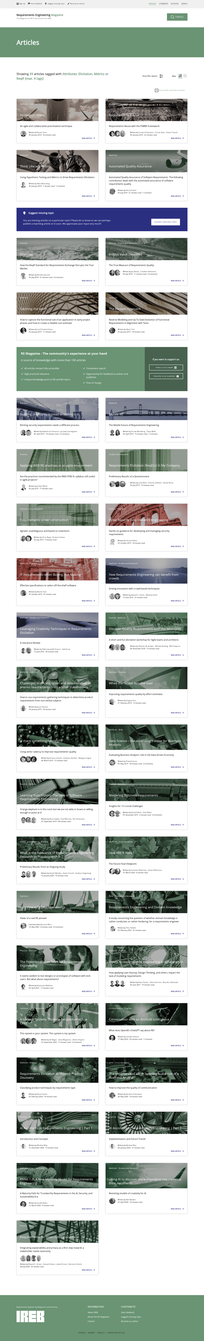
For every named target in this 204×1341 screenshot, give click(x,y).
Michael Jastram (43, 275)
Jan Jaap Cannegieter (68, 431)
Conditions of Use (116, 1333)
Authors (175, 3)
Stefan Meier (42, 486)
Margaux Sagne (85, 758)
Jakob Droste (62, 1264)
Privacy (101, 1333)
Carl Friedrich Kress (45, 329)
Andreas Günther (70, 758)
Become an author (129, 1321)
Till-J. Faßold (131, 928)
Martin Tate (41, 592)
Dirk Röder (147, 812)
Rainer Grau (42, 132)
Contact (91, 1321)
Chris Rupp (46, 537)
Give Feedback (127, 1312)
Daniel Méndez (55, 873)
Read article (87, 138)
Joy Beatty (135, 271)
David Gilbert (136, 812)
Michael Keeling (161, 646)
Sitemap (82, 1333)
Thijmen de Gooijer (146, 646)
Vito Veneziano (79, 819)
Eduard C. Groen (138, 595)
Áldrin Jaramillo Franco (51, 649)
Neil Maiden (131, 1199)
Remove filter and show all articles (171, 90)
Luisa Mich (142, 483)
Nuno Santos (143, 982)
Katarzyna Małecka (44, 985)
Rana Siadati (54, 819)
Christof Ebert (131, 540)
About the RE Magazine (98, 1316)
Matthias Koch (151, 595)
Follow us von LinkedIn (165, 367)
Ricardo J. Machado (170, 982)
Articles (152, 3)
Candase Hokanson (148, 271)
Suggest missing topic (165, 222)
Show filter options (150, 76)
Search (184, 3)
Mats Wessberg (43, 183)
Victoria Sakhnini (155, 483)
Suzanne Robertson (139, 870)
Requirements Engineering (40, 16)
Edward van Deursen (51, 431)
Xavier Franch (171, 132)
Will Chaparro (174, 646)
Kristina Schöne (58, 537)
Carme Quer (160, 132)
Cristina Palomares (146, 132)
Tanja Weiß (151, 431)
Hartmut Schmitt (75, 1264)
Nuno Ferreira (156, 982)
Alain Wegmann (64, 1040)
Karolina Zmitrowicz (134, 1094)
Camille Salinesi (132, 1036)
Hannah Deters (49, 1264)
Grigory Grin (131, 700)
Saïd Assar (66, 649)
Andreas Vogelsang (83, 873)
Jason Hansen (42, 707)
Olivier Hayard (78, 1040)
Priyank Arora (131, 761)
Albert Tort (130, 329)
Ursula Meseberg (138, 431)
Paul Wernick (66, 819)
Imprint (91, 1333)
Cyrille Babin (42, 1203)
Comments (163, 3)
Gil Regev (53, 1040)
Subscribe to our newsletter (164, 376)
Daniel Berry (168, 483)
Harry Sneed (131, 190)
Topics (179, 16)
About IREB (93, 1312)
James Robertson (155, 870)
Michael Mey (42, 1145)
